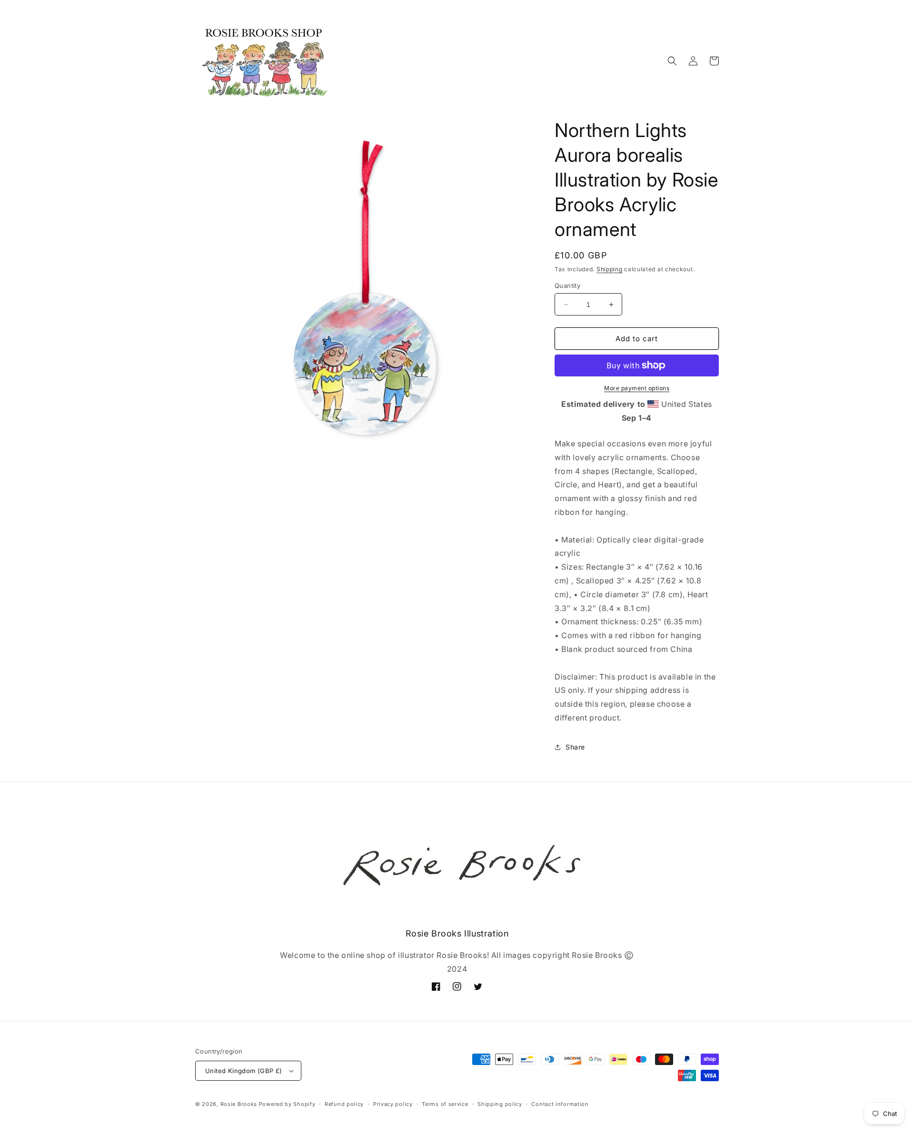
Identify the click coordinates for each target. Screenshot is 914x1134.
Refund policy (344, 1104)
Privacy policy (393, 1104)
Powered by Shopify (287, 1104)
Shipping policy (499, 1104)
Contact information (559, 1104)
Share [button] (575, 747)
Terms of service (445, 1104)
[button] (672, 60)
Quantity (567, 285)
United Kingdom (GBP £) (243, 1071)
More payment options (636, 388)
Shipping (609, 269)
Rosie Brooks (238, 1104)
